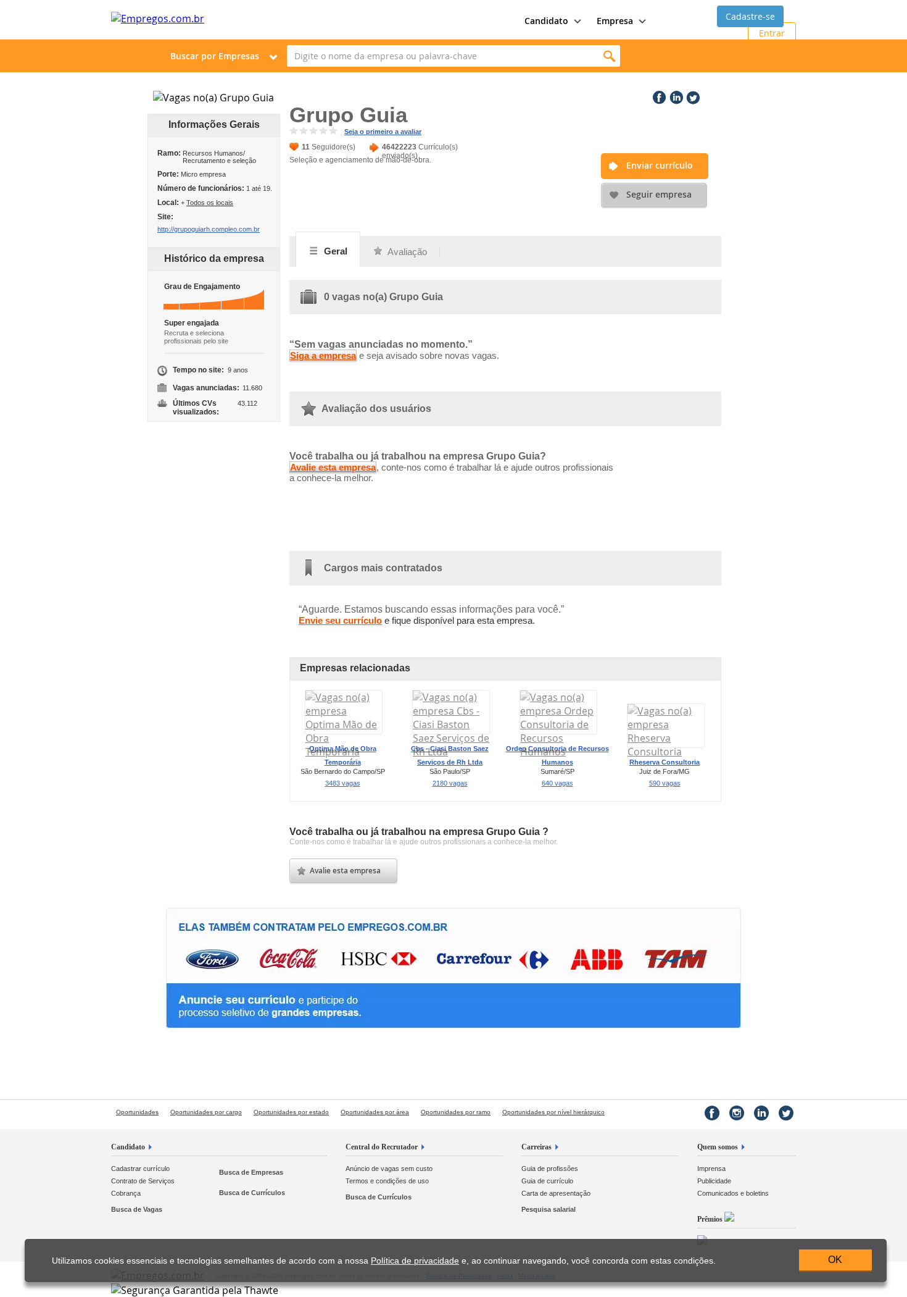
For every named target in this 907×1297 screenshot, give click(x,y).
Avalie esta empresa (333, 467)
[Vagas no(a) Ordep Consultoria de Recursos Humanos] (558, 751)
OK (835, 1259)
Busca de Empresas (251, 1172)
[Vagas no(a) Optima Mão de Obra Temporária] (343, 751)
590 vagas (665, 783)
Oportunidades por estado (291, 1112)
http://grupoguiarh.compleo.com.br (208, 229)
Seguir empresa (659, 194)
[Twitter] (691, 95)
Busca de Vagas (136, 1209)
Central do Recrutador (382, 1147)
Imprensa (711, 1168)
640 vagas (557, 783)
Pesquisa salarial (548, 1209)
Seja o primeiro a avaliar (382, 131)
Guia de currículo (547, 1181)
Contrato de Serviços (143, 1181)
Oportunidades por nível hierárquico (553, 1112)
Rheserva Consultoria (664, 762)
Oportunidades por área (375, 1112)
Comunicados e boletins (733, 1193)
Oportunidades (137, 1112)
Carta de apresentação (555, 1193)
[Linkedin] (675, 95)
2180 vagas (450, 783)
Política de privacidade (415, 1261)
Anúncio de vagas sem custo (389, 1168)
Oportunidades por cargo (206, 1112)
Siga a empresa (323, 355)
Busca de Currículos (252, 1192)
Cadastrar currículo (140, 1168)
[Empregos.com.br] (157, 18)
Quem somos (717, 1147)
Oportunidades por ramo (456, 1112)
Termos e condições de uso (387, 1181)
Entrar (772, 33)
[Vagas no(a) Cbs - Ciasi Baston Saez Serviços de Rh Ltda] (451, 751)
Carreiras (536, 1147)
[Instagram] (737, 1113)
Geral (334, 251)
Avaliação (406, 251)
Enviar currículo (659, 165)
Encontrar (609, 56)
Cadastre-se (750, 16)
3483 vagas (342, 783)
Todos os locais (209, 202)
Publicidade (714, 1181)
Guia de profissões (549, 1168)
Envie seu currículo (340, 620)
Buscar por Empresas (214, 56)
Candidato (128, 1147)
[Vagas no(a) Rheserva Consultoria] (665, 751)
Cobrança (126, 1193)
